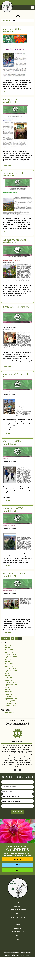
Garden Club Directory (17, 910)
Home (17, 903)
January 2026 (9, 652)
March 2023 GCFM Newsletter (12, 30)
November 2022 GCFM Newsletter (14, 174)
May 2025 (8, 661)
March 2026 (8, 650)
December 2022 (10, 696)
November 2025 (10, 655)
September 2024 (10, 671)
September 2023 (10, 685)
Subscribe (17, 811)
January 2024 (9, 680)
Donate (17, 939)
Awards (17, 925)
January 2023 (9, 694)
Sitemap (21, 954)
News (17, 870)
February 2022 (9, 701)
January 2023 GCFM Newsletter (13, 101)
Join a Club (17, 928)
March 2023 (8, 692)
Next (19, 770)
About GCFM (17, 906)
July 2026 (7, 645)
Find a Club (17, 859)
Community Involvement (17, 917)
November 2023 (10, 682)
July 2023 (7, 687)
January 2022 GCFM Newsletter (13, 509)
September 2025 (10, 657)
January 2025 (9, 666)
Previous (15, 770)
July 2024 (7, 673)
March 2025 (8, 664)
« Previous (6, 639)
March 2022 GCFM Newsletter (12, 442)
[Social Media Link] (17, 947)
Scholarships (17, 921)
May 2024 (8, 675)
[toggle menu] (32, 7)
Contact (17, 943)
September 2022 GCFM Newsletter (14, 241)
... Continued (7, 92)
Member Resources (17, 932)
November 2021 (10, 706)
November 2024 (10, 669)
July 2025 (7, 659)
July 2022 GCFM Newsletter (16, 306)
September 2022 (10, 699)
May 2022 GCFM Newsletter (17, 373)
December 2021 (10, 703)
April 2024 (8, 678)
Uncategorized (9, 713)
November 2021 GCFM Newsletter (14, 574)
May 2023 (7, 689)
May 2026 (7, 648)
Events (17, 865)
